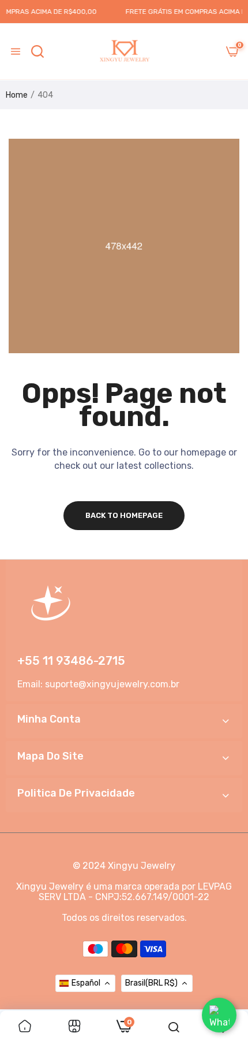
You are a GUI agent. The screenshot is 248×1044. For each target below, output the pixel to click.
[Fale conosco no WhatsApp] (219, 1015)
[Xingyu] (124, 51)
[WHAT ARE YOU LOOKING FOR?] (37, 51)
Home (17, 95)
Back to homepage (124, 515)
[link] (24, 1027)
